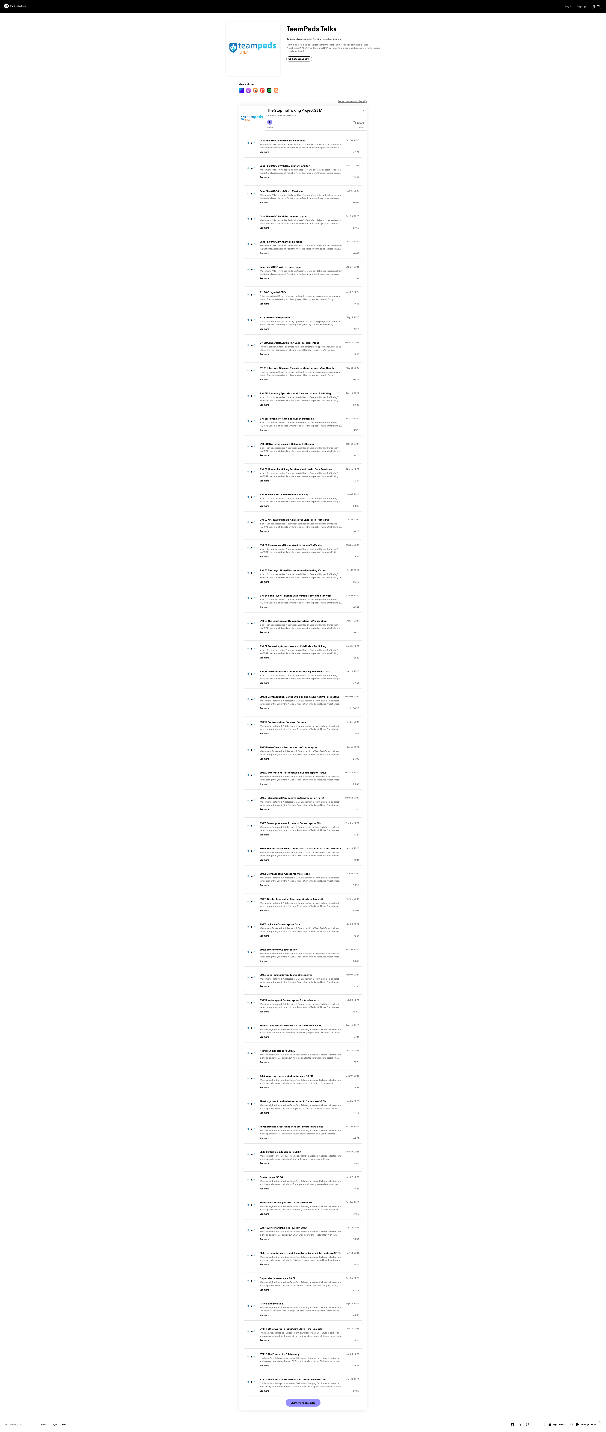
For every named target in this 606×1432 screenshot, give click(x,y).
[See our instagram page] (528, 1424)
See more (264, 152)
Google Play (588, 1424)
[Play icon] (269, 122)
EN (598, 6)
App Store (559, 1424)
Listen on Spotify (300, 59)
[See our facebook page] (512, 1424)
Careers (43, 1424)
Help (64, 1424)
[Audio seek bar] (316, 130)
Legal (54, 1424)
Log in (568, 6)
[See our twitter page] (520, 1424)
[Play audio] (363, 110)
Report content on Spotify (352, 101)
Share (360, 123)
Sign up (581, 6)
